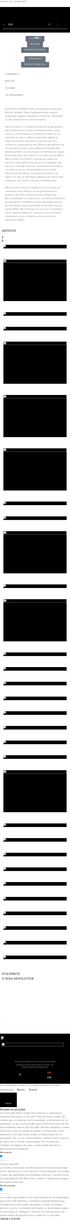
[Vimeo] (28, 1075)
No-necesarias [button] (7, 1186)
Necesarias (3, 1161)
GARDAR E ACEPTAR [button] (10, 1219)
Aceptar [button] (33, 1090)
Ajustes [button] (21, 1090)
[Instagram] (23, 1075)
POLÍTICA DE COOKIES (23, 1062)
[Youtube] (25, 1075)
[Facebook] (17, 1075)
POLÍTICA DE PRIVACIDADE (44, 1062)
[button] (2, 237)
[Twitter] (20, 1075)
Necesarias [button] (6, 1152)
